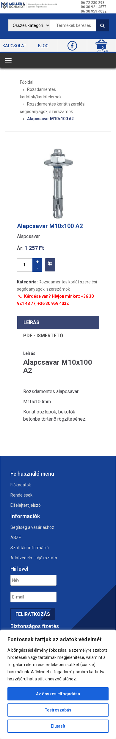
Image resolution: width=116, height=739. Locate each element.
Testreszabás (58, 710)
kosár (102, 52)
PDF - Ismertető (43, 335)
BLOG (43, 45)
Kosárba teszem (50, 264)
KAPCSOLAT (14, 45)
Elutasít (58, 726)
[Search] (102, 25)
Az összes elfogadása (58, 693)
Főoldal (26, 82)
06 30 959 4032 (93, 11)
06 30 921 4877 (93, 7)
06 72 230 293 (92, 3)
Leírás (31, 322)
